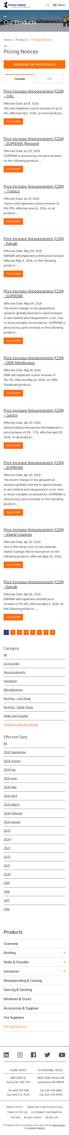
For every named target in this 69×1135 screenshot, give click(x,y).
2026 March (11, 804)
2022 (7, 857)
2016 (7, 909)
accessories (11, 663)
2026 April (10, 796)
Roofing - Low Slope (17, 698)
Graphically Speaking (36, 1128)
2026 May (10, 787)
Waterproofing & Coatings (21, 724)
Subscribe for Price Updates (34, 64)
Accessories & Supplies (21, 1008)
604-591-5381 (21, 1090)
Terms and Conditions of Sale (45, 1107)
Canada (19, 79)
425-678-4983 (53, 1090)
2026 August (12, 761)
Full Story (13, 121)
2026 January (12, 822)
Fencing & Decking (18, 990)
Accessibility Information (46, 1112)
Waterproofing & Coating (23, 980)
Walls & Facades (16, 962)
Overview (11, 944)
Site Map (15, 1117)
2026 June (10, 778)
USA (49, 78)
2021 (7, 865)
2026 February (13, 813)
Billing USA (51, 1117)
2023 (7, 848)
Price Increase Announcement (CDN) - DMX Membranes (34, 360)
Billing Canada (33, 1117)
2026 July (10, 770)
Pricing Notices (15, 1026)
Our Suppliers (14, 1017)
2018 (7, 892)
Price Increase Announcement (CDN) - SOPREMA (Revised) (34, 141)
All (5, 655)
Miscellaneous (13, 690)
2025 (7, 831)
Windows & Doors (17, 999)
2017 (7, 900)
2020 (7, 874)
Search (48, 5)
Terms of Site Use (17, 1112)
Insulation (10, 681)
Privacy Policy (14, 1107)
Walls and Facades (16, 716)
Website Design (58, 1125)
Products (22, 40)
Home (8, 40)
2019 (7, 883)
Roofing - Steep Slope (18, 707)
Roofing (10, 953)
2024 (7, 839)
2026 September (15, 752)
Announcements (15, 672)
